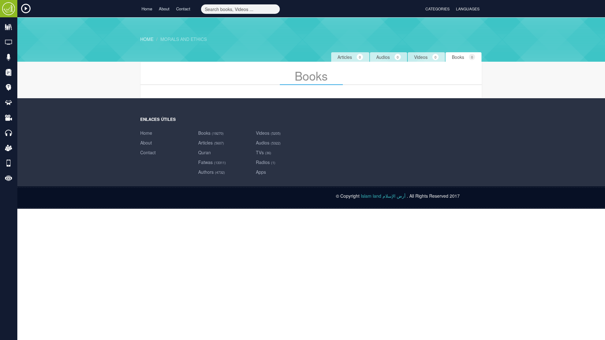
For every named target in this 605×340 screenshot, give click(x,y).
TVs (263, 152)
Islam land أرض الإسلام (383, 196)
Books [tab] (462, 57)
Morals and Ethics (183, 39)
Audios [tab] (387, 57)
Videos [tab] (425, 57)
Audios (268, 142)
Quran (204, 152)
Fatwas (212, 162)
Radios (265, 162)
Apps (261, 172)
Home (146, 9)
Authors (211, 172)
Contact (183, 9)
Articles (211, 142)
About (164, 9)
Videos (268, 133)
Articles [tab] (349, 57)
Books (211, 133)
